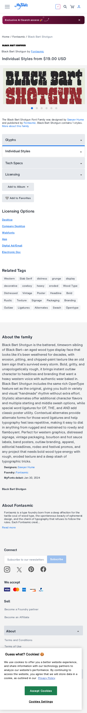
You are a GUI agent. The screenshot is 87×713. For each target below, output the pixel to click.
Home (6, 37)
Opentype (72, 307)
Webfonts (8, 233)
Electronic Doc (11, 252)
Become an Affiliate (16, 617)
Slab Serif (26, 278)
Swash (57, 307)
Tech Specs (14, 163)
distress (42, 278)
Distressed (11, 293)
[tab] (32, 108)
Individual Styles (17, 151)
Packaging (53, 300)
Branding (70, 300)
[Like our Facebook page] (45, 569)
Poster (41, 293)
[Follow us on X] (20, 569)
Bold (69, 293)
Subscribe (56, 559)
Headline (56, 293)
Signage (37, 300)
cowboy (27, 286)
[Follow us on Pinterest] (32, 569)
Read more (9, 527)
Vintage (27, 293)
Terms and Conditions (18, 640)
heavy (40, 286)
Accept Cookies (41, 691)
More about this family (15, 126)
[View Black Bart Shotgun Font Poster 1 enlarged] (44, 88)
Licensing (12, 174)
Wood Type (70, 286)
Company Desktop (13, 226)
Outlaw (8, 307)
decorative (10, 286)
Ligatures (24, 307)
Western (9, 278)
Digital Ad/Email (12, 246)
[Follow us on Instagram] (8, 569)
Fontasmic (18, 37)
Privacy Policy (46, 678)
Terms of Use (12, 646)
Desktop (7, 220)
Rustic (8, 300)
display (70, 278)
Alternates (41, 307)
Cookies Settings (41, 701)
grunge (56, 278)
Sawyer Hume (75, 120)
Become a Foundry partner (21, 609)
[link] (72, 6)
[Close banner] (79, 20)
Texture (22, 300)
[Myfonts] (21, 8)
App (4, 239)
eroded (53, 286)
